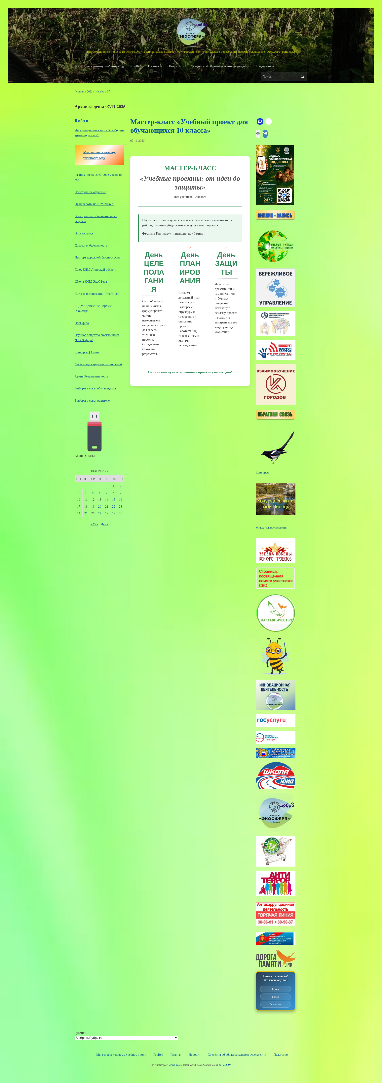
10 (78, 499)
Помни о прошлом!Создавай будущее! (275, 978)
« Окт (94, 524)
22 (113, 506)
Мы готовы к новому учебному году (99, 66)
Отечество (276, 1004)
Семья (275, 989)
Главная (153, 66)
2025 (90, 91)
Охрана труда (84, 233)
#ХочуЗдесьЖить (264, 527)
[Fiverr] (268, 121)
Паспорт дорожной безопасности (97, 257)
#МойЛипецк (279, 527)
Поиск (302, 77)
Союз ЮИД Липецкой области (96, 269)
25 (86, 513)
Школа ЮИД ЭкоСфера (91, 281)
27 (99, 513)
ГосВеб (136, 66)
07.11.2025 (137, 140)
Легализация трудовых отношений (98, 364)
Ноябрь (100, 91)
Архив (95, 352)
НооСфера (82, 323)
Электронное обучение (90, 192)
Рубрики (80, 1033)
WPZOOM (225, 1065)
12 (93, 499)
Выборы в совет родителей (93, 400)
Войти (82, 120)
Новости (175, 66)
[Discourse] (260, 121)
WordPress (174, 1065)
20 (99, 506)
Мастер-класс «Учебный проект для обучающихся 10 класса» (189, 125)
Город (275, 996)
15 (113, 499)
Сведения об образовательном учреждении (220, 66)
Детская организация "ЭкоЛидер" (98, 293)
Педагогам (263, 66)
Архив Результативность (91, 376)
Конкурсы (82, 352)
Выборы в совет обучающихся (95, 388)
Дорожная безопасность (91, 245)
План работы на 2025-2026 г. (94, 204)
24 (78, 513)
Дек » (104, 524)
